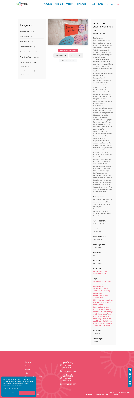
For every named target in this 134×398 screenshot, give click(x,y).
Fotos (100, 4)
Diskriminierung (98, 300)
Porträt (95, 309)
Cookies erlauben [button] (27, 393)
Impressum (89, 394)
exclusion (100, 302)
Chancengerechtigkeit (100, 295)
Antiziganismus (98, 286)
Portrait (106, 307)
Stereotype (101, 323)
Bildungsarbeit (98, 271)
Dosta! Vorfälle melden (124, 392)
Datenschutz (100, 394)
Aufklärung (96, 291)
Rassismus (107, 309)
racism (101, 309)
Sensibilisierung (107, 319)
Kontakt (27, 366)
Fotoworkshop (98, 307)
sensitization (97, 321)
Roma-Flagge (104, 316)
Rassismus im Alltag (100, 312)
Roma (104, 314)
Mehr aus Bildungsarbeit (68, 60)
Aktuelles (48, 4)
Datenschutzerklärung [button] (10, 388)
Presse (92, 4)
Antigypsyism (106, 281)
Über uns (59, 4)
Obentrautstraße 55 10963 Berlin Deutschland (69, 377)
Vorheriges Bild (61, 55)
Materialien (81, 4)
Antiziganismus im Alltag (101, 288)
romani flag (97, 319)
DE (112, 4)
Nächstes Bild (75, 55)
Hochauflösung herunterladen (68, 50)
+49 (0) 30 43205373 (70, 384)
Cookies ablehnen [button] (11, 393)
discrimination (98, 298)
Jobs (26, 373)
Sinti (104, 321)
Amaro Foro (97, 281)
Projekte (69, 4)
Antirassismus (97, 284)
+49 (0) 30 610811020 (70, 371)
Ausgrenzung (105, 291)
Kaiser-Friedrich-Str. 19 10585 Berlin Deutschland (70, 364)
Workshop (109, 323)
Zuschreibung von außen (101, 326)
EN (114, 4)
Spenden (111, 392)
